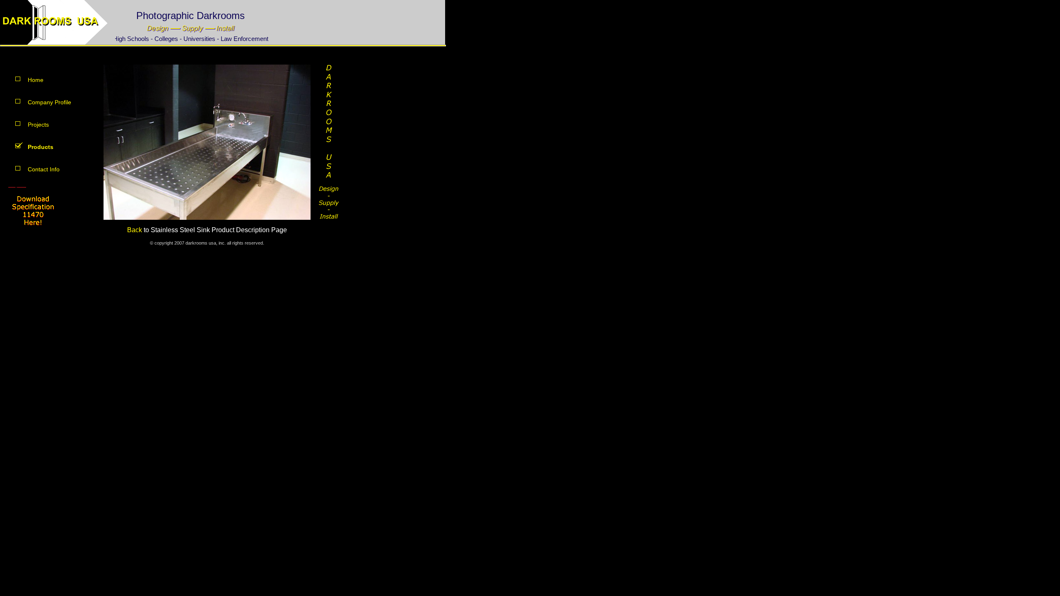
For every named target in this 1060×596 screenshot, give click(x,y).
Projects (38, 124)
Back (135, 229)
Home (35, 80)
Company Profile (49, 102)
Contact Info (44, 169)
